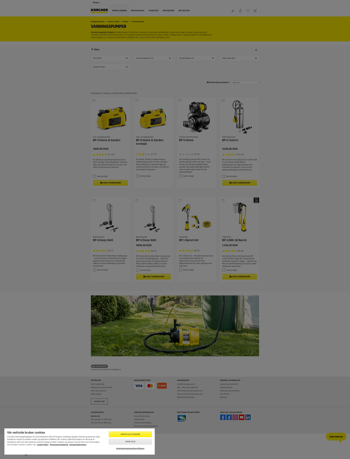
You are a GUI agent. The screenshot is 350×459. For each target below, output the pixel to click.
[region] (79, 441)
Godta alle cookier (130, 434)
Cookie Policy (42, 445)
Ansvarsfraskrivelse (77, 445)
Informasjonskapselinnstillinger (130, 448)
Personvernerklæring (59, 445)
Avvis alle (130, 441)
